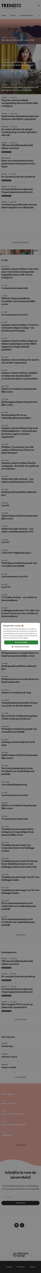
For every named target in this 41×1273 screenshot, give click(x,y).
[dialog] (20, 636)
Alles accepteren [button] (21, 642)
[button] (20, 647)
